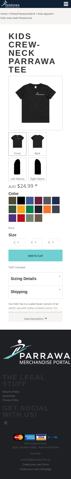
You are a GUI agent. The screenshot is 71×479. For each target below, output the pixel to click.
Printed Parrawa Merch (22, 13)
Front (17, 153)
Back (37, 153)
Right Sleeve (37, 179)
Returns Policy (11, 391)
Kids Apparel (45, 13)
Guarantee (9, 396)
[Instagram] (5, 423)
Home (4, 13)
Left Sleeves (17, 179)
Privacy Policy (11, 400)
